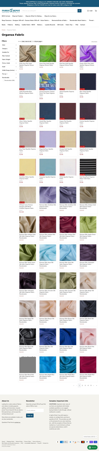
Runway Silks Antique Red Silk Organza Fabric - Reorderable (47, 236)
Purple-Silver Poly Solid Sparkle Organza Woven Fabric (87, 65)
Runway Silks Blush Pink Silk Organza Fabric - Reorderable (87, 348)
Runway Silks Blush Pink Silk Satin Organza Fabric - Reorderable (27, 376)
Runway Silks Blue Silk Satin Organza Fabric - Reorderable (66, 348)
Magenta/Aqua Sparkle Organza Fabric (46, 150)
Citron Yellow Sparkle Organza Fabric (25, 122)
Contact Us (45, 443)
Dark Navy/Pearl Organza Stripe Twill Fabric (87, 178)
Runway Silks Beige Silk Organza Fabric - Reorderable (87, 292)
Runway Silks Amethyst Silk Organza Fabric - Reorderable (47, 206)
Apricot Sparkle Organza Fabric (67, 92)
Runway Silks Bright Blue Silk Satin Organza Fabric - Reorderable (67, 376)
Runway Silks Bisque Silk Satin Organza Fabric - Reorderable (67, 320)
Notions (39, 25)
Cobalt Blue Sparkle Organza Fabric (45, 122)
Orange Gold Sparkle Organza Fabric (66, 150)
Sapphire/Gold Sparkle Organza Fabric (86, 150)
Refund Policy (19, 441)
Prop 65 (39, 443)
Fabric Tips (69, 25)
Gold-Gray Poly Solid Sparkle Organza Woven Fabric (26, 65)
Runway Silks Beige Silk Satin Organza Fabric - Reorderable (26, 320)
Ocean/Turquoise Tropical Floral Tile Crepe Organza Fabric (47, 93)
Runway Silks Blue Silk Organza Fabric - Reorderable (46, 348)
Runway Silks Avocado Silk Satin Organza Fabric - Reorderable (67, 292)
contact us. (17, 422)
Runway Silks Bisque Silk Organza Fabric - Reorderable (46, 320)
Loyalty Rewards (50, 25)
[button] (90, 11)
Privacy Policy (27, 441)
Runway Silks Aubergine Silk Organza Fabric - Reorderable (87, 264)
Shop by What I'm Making (34, 16)
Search (3, 441)
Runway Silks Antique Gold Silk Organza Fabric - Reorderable (88, 206)
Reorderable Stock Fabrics (78, 20)
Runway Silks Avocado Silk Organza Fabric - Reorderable (47, 292)
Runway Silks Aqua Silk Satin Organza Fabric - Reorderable (66, 264)
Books (4, 25)
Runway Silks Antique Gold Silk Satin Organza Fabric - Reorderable (27, 236)
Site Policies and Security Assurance (10, 443)
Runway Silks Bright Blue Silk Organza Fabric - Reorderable (46, 376)
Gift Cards (60, 25)
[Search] (79, 10)
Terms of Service (37, 441)
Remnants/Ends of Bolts (59, 20)
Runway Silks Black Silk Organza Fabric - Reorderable (87, 320)
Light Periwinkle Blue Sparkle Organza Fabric (26, 92)
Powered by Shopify (6, 446)
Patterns (10, 25)
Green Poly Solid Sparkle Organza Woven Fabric (46, 64)
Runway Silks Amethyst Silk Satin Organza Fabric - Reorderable (68, 206)
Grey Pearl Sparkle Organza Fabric (27, 150)
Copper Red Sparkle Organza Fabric (65, 122)
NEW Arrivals (6, 16)
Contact (82, 25)
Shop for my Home (50, 16)
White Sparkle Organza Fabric (66, 178)
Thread (91, 20)
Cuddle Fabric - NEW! (28, 25)
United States (89, 436)
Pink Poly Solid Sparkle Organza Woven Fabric (66, 64)
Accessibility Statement (30, 443)
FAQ (77, 25)
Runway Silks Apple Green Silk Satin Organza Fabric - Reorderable (27, 264)
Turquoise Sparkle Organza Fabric (47, 178)
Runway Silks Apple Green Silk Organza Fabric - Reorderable (88, 236)
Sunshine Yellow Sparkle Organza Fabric (26, 178)
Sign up (29, 415)
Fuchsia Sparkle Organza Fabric (87, 122)
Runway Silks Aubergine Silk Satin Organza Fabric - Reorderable (27, 292)
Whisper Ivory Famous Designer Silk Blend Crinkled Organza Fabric (26, 206)
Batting (17, 25)
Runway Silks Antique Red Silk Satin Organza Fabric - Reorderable (67, 236)
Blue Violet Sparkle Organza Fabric (85, 92)
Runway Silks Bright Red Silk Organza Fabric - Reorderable (87, 376)
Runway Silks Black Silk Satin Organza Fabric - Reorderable (26, 348)
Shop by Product (17, 16)
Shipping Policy (10, 441)
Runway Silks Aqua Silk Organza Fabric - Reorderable (46, 264)
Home (3, 30)
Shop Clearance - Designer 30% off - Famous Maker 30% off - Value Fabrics (25, 20)
